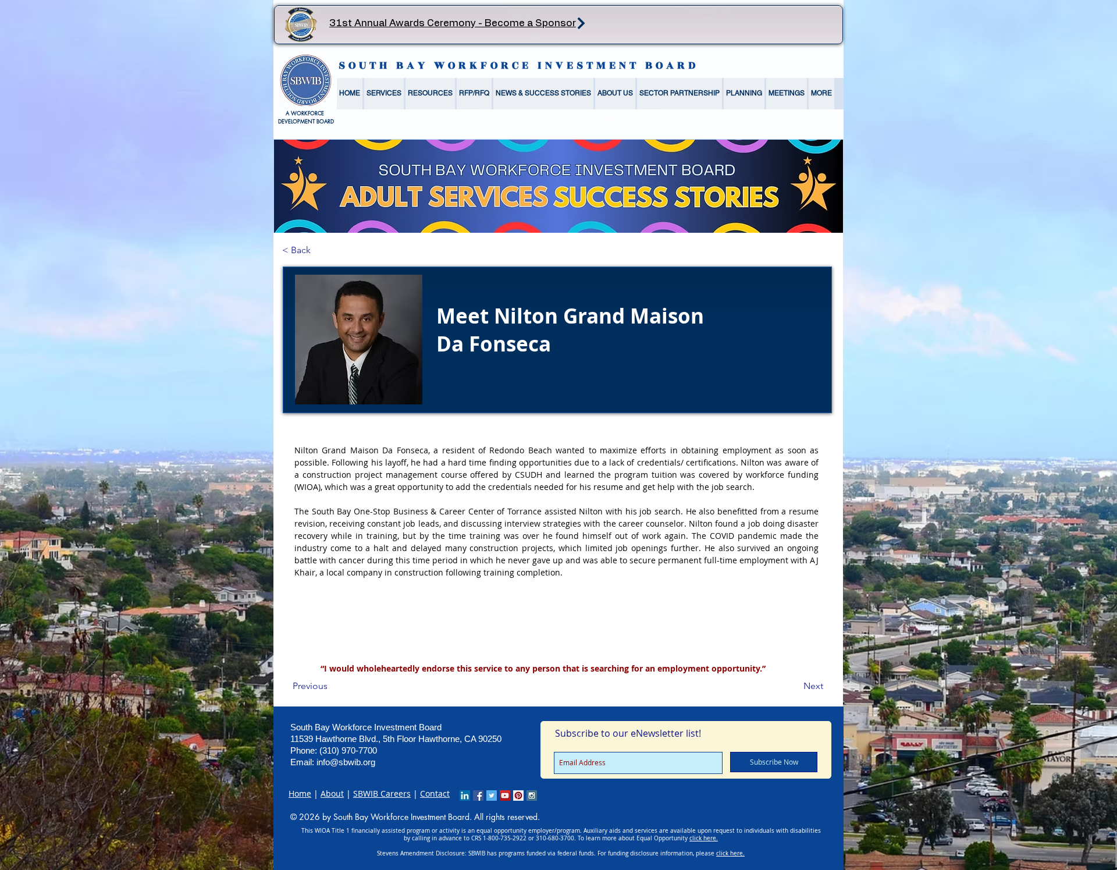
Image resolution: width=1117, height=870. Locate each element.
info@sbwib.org (345, 762)
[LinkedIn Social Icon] (465, 795)
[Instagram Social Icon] (532, 795)
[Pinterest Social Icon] (518, 795)
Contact (435, 793)
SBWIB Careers (382, 793)
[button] (384, 93)
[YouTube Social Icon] (505, 795)
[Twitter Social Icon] (491, 795)
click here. (703, 838)
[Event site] (581, 23)
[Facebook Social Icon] (478, 795)
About (332, 793)
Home (300, 793)
